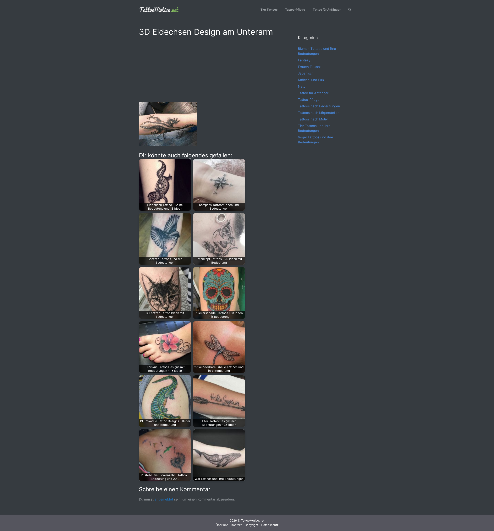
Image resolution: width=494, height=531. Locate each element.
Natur (302, 86)
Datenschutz (269, 525)
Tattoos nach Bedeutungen (319, 106)
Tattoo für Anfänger (327, 9)
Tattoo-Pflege (295, 9)
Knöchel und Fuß (311, 80)
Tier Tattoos (269, 9)
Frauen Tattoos (309, 67)
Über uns (222, 525)
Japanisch (306, 73)
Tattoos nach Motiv (313, 119)
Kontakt (236, 525)
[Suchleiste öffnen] (349, 9)
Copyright (251, 525)
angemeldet (164, 499)
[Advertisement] (211, 69)
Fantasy (304, 60)
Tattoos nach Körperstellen (318, 113)
